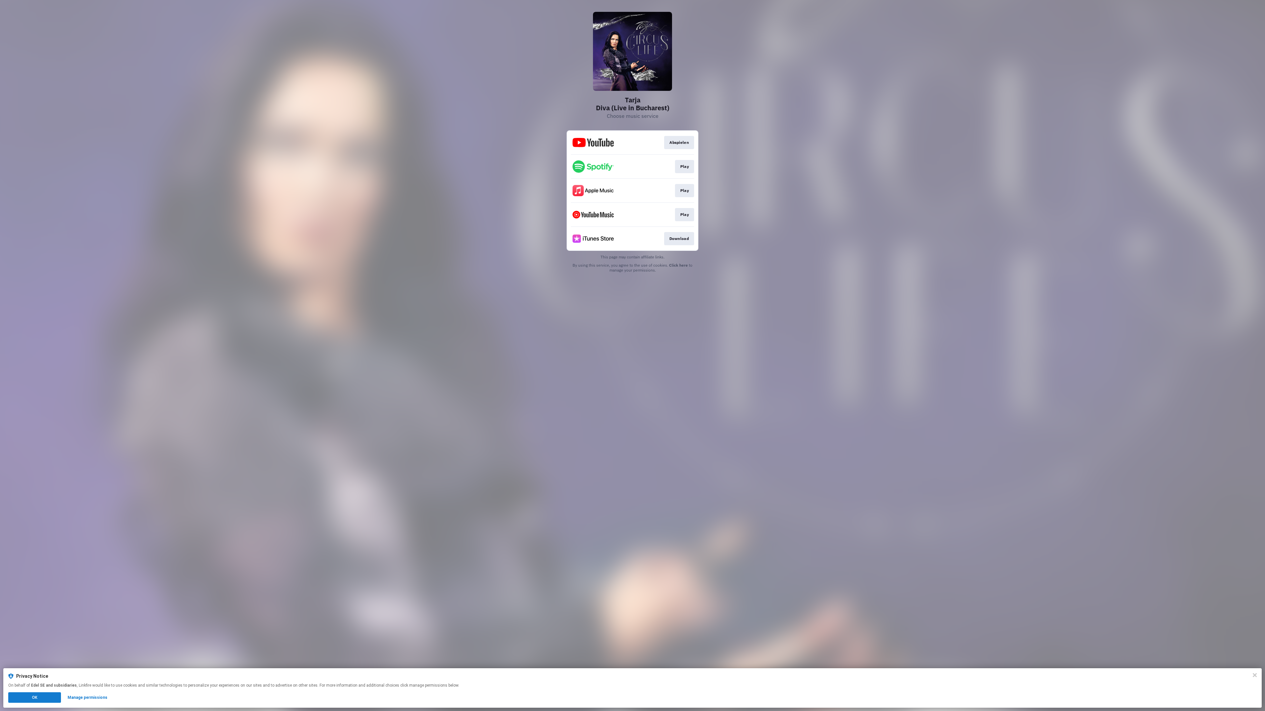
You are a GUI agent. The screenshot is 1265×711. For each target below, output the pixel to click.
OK (34, 697)
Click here (678, 265)
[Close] (1255, 675)
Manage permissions (87, 697)
